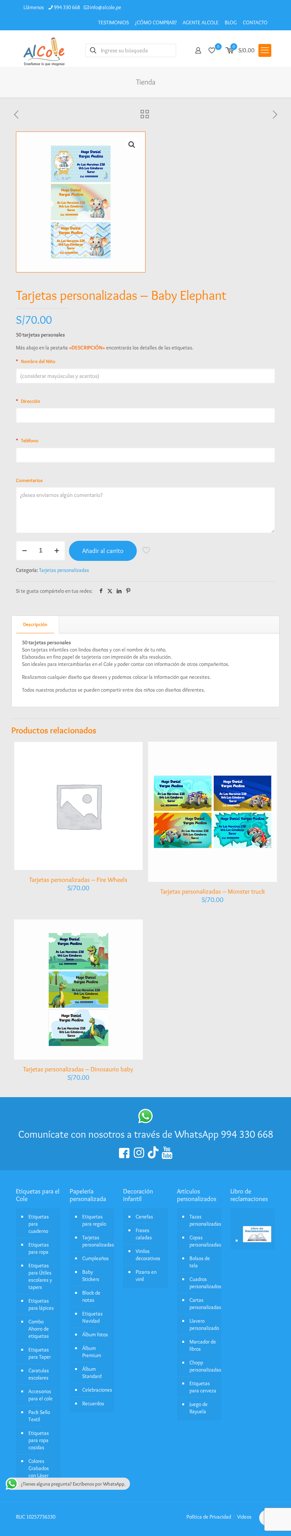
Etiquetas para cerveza (202, 1387)
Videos (244, 1516)
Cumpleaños (95, 1258)
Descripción (35, 624)
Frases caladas (144, 1234)
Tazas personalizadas (203, 1220)
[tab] (35, 624)
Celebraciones (96, 1389)
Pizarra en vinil (146, 1275)
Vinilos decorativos (148, 1255)
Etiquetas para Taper (39, 1353)
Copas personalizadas (203, 1241)
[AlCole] (43, 50)
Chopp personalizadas (203, 1366)
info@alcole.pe (105, 7)
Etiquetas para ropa (38, 1248)
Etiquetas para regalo (94, 1220)
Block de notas (91, 1296)
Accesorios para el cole (40, 1395)
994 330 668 (67, 7)
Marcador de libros (202, 1345)
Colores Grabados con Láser (38, 1468)
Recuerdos (93, 1403)
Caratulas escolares (38, 1374)
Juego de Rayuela (198, 1408)
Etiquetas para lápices (41, 1304)
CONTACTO (255, 22)
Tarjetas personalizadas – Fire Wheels (78, 879)
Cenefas (144, 1216)
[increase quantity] (56, 551)
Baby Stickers (90, 1275)
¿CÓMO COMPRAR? (156, 22)
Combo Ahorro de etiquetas (38, 1328)
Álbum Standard (92, 1372)
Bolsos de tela (199, 1262)
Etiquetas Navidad (92, 1317)
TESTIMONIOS (113, 22)
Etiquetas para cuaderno (38, 1223)
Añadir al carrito (103, 550)
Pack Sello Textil (39, 1416)
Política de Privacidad (208, 1516)
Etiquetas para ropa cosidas (38, 1440)
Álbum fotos (95, 1334)
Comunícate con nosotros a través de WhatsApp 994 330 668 (145, 1134)
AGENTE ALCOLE (201, 22)
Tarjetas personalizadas (64, 570)
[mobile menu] (264, 50)
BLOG (231, 22)
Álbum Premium (91, 1352)
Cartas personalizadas (203, 1303)
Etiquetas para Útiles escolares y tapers (40, 1276)
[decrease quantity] (24, 551)
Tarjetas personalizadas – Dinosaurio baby (78, 1069)
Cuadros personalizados (203, 1283)
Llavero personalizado (203, 1324)
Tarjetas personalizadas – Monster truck (212, 891)
